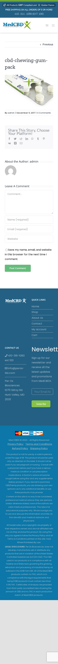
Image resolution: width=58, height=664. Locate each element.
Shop (35, 312)
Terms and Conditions (38, 444)
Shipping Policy (39, 448)
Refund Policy (20, 448)
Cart (34, 335)
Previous (48, 44)
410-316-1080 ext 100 (15, 358)
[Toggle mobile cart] (46, 25)
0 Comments (44, 112)
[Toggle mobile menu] (53, 25)
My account (39, 329)
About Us (37, 318)
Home (35, 306)
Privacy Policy (15, 444)
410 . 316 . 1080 (23, 13)
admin (11, 112)
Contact (37, 323)
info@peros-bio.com (14, 370)
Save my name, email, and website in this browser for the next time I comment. (28, 254)
